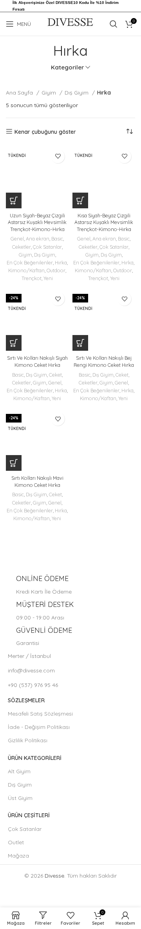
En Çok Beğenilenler (30, 262)
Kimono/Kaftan (26, 270)
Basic (57, 238)
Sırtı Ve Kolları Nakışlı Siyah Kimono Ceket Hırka (37, 361)
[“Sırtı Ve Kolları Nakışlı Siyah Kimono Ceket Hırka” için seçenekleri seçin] (14, 343)
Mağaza (18, 855)
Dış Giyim (77, 92)
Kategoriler (67, 67)
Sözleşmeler (26, 700)
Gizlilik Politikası (27, 740)
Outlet (16, 842)
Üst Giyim (20, 797)
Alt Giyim (19, 771)
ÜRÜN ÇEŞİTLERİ (29, 815)
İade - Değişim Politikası (39, 726)
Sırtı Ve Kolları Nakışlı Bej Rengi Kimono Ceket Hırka (104, 361)
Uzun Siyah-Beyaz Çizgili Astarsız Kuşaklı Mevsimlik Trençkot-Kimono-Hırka (37, 222)
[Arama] (113, 24)
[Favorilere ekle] (58, 156)
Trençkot (32, 278)
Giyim (50, 92)
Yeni (48, 278)
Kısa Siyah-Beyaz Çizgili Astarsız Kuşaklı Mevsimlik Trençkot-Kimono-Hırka (103, 222)
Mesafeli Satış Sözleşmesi (40, 713)
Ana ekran (37, 238)
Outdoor (56, 270)
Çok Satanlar (47, 247)
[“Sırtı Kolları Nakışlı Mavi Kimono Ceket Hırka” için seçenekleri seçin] (14, 463)
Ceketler (21, 247)
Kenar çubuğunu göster (45, 131)
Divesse (54, 875)
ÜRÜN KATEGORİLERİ (34, 757)
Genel (17, 238)
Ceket (55, 375)
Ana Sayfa (20, 92)
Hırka (61, 262)
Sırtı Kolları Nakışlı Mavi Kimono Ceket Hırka (37, 481)
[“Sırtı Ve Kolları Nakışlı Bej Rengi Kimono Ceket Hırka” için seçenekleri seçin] (80, 343)
